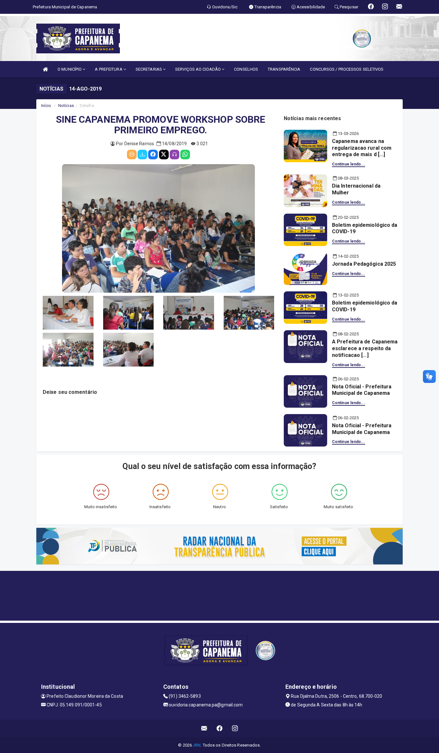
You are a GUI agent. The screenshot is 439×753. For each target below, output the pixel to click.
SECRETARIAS (149, 69)
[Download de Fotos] (142, 154)
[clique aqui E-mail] (204, 728)
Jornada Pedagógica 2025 (364, 264)
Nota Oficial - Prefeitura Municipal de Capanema (362, 390)
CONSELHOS (246, 69)
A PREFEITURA (109, 69)
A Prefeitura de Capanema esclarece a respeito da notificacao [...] (365, 348)
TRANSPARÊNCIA (284, 69)
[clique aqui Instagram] (235, 728)
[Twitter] (164, 154)
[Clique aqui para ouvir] (174, 154)
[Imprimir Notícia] (132, 154)
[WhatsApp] (185, 154)
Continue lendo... (348, 164)
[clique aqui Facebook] (219, 728)
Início (46, 105)
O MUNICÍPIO (70, 69)
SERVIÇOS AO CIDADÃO (198, 69)
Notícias (66, 105)
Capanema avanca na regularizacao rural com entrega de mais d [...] (361, 148)
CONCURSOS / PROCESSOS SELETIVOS (346, 69)
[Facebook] (153, 154)
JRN (197, 745)
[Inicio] (45, 69)
